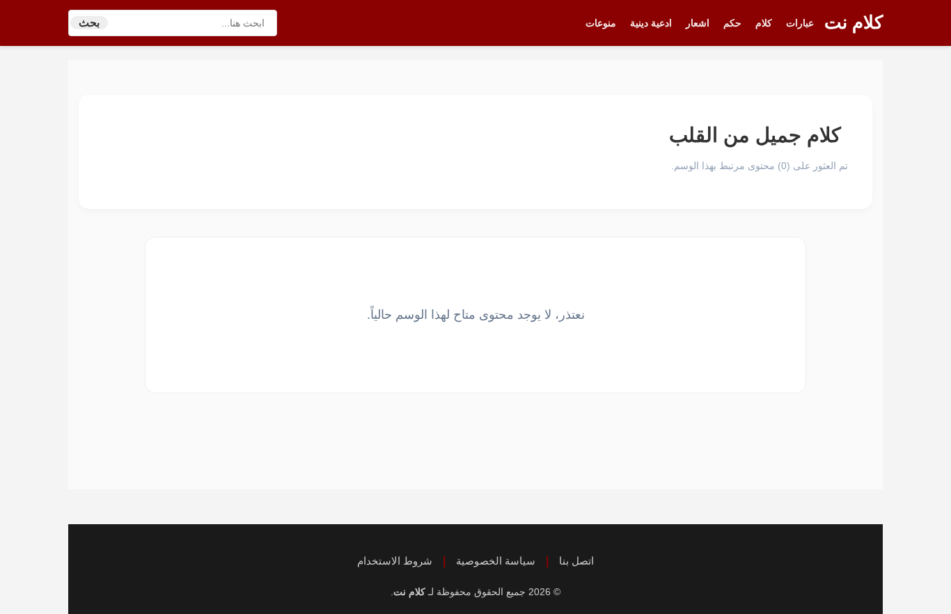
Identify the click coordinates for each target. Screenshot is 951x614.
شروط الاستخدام (394, 561)
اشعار (697, 23)
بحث (89, 23)
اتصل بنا (576, 561)
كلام (763, 23)
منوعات (600, 23)
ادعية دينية (651, 23)
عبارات (800, 23)
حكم (732, 23)
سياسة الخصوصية (495, 561)
